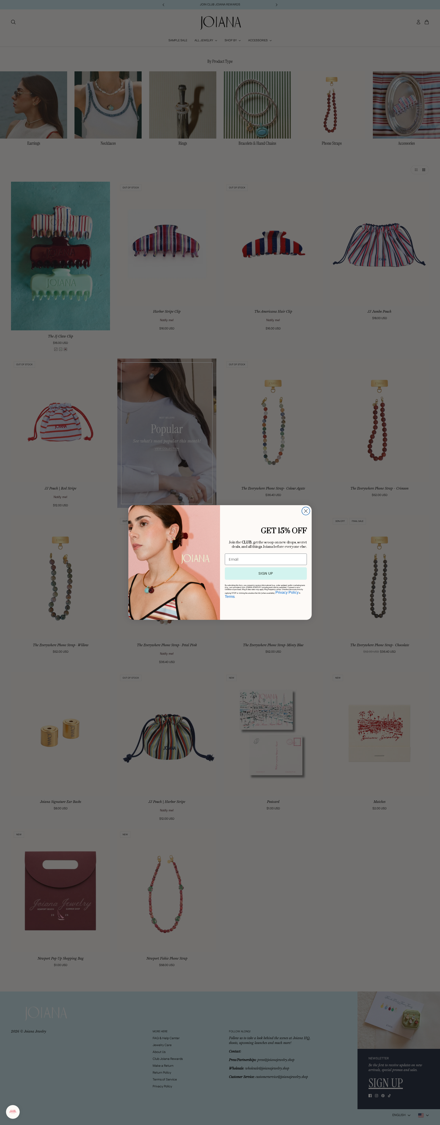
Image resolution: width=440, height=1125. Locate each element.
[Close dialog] (306, 511)
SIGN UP (265, 573)
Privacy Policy (287, 592)
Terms (230, 597)
